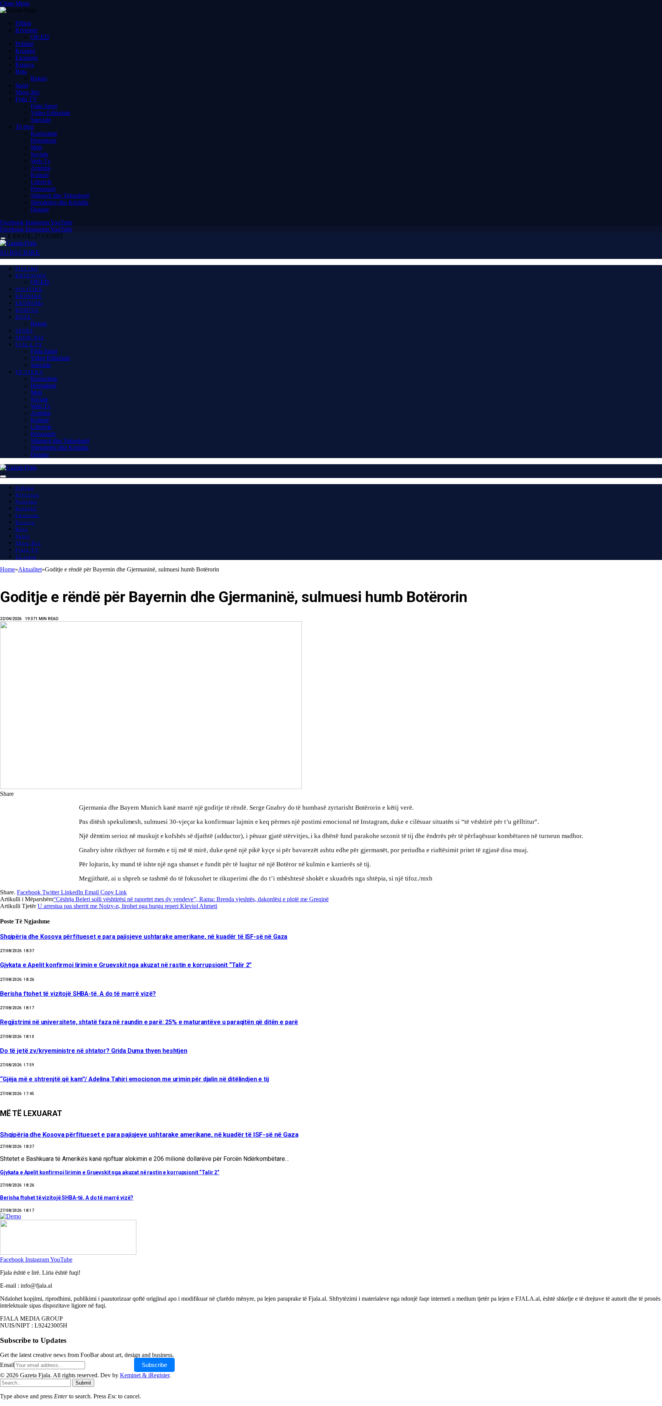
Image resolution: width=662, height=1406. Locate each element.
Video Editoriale (50, 113)
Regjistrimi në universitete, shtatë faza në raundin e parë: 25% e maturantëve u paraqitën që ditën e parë (149, 1022)
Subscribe (154, 1365)
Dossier (40, 209)
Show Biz (27, 92)
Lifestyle (41, 181)
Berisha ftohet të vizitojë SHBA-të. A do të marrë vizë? (78, 993)
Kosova (24, 64)
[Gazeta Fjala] (18, 243)
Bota (21, 71)
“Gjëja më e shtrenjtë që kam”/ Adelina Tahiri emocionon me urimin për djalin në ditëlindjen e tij (134, 1079)
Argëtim (41, 168)
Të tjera (24, 126)
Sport (21, 85)
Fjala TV (26, 99)
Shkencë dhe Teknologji (60, 195)
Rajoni (39, 78)
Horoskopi (43, 140)
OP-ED (40, 37)
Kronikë (25, 50)
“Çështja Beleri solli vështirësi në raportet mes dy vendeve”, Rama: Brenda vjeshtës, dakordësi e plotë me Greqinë (191, 899)
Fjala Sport (44, 106)
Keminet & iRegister (144, 1375)
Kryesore (26, 30)
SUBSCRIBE (20, 252)
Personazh (43, 188)
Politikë (24, 44)
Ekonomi (26, 57)
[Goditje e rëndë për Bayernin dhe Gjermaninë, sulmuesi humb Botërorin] (151, 971)
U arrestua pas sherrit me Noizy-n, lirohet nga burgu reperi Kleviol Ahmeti (127, 906)
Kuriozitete (44, 133)
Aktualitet (18, 575)
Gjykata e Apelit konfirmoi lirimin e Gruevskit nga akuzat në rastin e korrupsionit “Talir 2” (126, 965)
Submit (83, 1383)
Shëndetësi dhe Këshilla (59, 202)
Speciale (41, 119)
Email (7, 1365)
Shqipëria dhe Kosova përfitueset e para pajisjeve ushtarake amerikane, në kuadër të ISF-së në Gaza (143, 936)
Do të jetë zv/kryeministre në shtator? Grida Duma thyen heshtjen (93, 1050)
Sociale (39, 154)
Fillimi (23, 23)
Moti (36, 147)
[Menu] (3, 238)
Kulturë (40, 175)
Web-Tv (41, 161)
